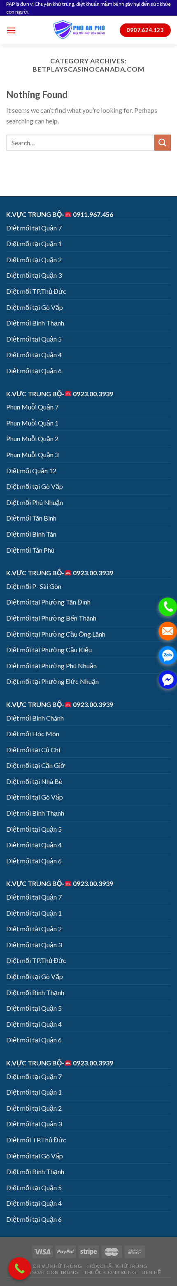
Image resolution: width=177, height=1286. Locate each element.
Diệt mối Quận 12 (31, 470)
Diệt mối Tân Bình (31, 518)
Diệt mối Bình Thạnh (35, 323)
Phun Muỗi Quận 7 (32, 407)
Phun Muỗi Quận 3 (32, 454)
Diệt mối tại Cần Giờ (35, 765)
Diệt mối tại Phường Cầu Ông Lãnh (55, 634)
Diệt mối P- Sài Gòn (33, 586)
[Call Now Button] (19, 1268)
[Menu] (11, 30)
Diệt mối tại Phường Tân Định (48, 602)
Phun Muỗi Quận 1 (32, 423)
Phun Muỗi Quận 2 (32, 438)
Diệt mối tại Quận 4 (34, 354)
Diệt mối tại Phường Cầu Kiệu (49, 649)
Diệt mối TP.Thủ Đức (36, 291)
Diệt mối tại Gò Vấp (34, 307)
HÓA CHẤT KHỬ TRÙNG (117, 1266)
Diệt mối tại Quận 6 (34, 370)
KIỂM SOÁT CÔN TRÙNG (48, 1272)
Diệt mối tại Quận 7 (34, 228)
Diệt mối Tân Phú (30, 550)
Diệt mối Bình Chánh (35, 718)
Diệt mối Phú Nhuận (34, 502)
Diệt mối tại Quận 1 (34, 243)
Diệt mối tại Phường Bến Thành (51, 618)
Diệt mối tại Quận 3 (34, 275)
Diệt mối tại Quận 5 (34, 339)
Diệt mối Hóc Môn (32, 733)
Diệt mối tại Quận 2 (34, 259)
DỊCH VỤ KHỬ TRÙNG (54, 1266)
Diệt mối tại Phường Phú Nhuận (51, 666)
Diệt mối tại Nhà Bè (34, 781)
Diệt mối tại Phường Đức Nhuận (52, 681)
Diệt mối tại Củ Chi (33, 749)
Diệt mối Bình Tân (31, 534)
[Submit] (162, 143)
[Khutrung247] (79, 30)
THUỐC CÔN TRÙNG (110, 1272)
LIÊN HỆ (151, 1272)
